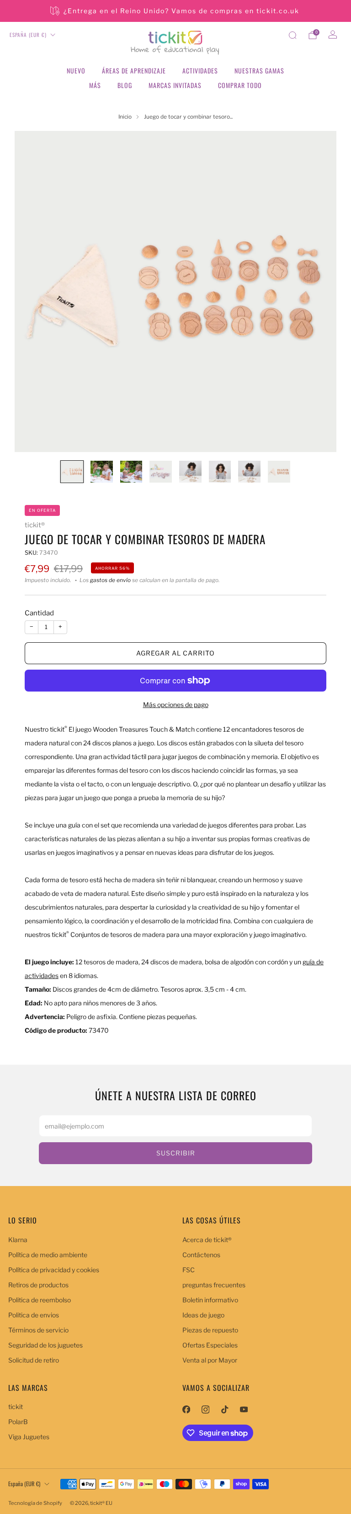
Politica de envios (33, 1315)
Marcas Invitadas (175, 85)
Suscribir (175, 1153)
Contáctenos (201, 1255)
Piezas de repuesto (210, 1330)
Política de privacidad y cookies (53, 1270)
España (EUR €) (28, 34)
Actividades (200, 70)
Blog (124, 85)
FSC (188, 1270)
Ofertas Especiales (210, 1345)
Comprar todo (240, 85)
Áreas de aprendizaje (134, 70)
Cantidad (39, 613)
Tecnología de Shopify (35, 1503)
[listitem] (175, 11)
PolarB (18, 1422)
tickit (15, 1406)
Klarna (17, 1239)
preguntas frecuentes (213, 1285)
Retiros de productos (38, 1285)
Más (95, 85)
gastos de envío (110, 580)
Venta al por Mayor (209, 1360)
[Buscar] (292, 35)
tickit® (35, 525)
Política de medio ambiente (47, 1255)
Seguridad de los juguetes (45, 1345)
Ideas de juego (203, 1315)
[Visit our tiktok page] (224, 1409)
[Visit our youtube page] (243, 1409)
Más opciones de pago (175, 704)
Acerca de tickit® (207, 1239)
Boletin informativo (210, 1300)
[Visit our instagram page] (205, 1409)
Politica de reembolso (39, 1300)
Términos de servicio (38, 1330)
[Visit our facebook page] (186, 1409)
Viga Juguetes (28, 1437)
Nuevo (76, 70)
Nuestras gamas (259, 70)
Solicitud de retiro (33, 1360)
